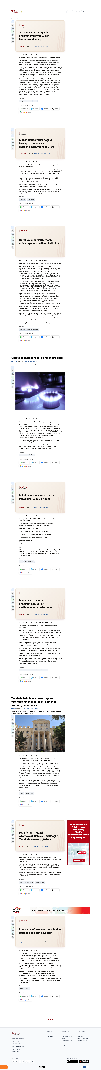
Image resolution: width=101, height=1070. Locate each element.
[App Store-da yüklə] (72, 1061)
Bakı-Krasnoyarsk (29, 561)
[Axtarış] (65, 11)
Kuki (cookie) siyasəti (82, 1040)
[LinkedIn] (29, 1061)
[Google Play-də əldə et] (84, 1061)
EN (82, 1067)
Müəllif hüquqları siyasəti (82, 1038)
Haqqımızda (64, 1034)
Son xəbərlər (49, 1034)
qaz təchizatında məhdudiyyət (27, 454)
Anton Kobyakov (40, 882)
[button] (12, 22)
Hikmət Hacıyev (29, 793)
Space (35, 101)
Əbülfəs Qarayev (24, 669)
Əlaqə (63, 1038)
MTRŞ (21, 101)
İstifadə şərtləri (80, 1034)
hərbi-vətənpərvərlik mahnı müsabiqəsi (29, 329)
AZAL (21, 561)
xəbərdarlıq (28, 101)
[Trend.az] (16, 11)
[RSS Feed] (33, 1061)
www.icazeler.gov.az (24, 988)
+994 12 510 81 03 (16, 1049)
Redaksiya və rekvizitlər (67, 1036)
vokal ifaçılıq (31, 199)
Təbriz (21, 793)
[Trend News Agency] (16, 1033)
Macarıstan (22, 199)
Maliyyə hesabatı (66, 1045)
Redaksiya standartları (67, 1040)
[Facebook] (16, 1061)
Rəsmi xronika (50, 1036)
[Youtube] (23, 1061)
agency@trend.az (15, 1051)
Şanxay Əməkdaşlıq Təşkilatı (26, 882)
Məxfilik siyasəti (80, 1036)
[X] (20, 1061)
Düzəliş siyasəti (65, 1042)
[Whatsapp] (13, 1061)
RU (87, 1067)
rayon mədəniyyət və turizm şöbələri (38, 669)
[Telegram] (26, 1061)
